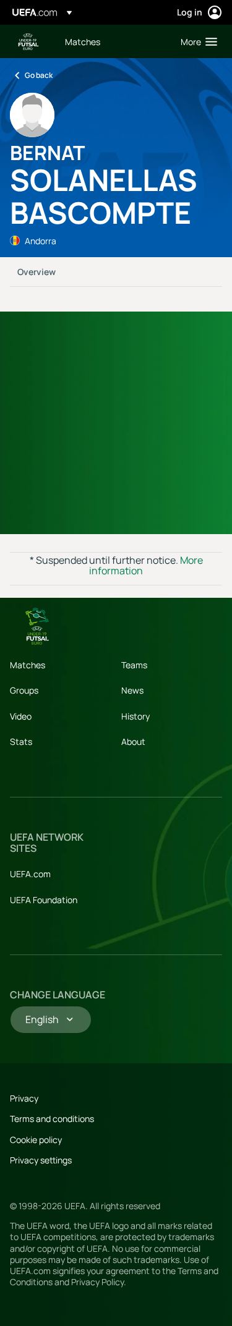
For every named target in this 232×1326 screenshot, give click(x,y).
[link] (82, 41)
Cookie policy (36, 1139)
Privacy (24, 1098)
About (133, 741)
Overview (36, 271)
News (132, 690)
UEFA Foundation (43, 900)
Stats (21, 741)
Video (21, 716)
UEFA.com (30, 874)
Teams (134, 665)
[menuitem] (112, 41)
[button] (196, 41)
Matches (27, 665)
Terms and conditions (52, 1118)
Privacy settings (41, 1160)
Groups (24, 690)
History (135, 716)
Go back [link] (39, 75)
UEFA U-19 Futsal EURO (28, 41)
